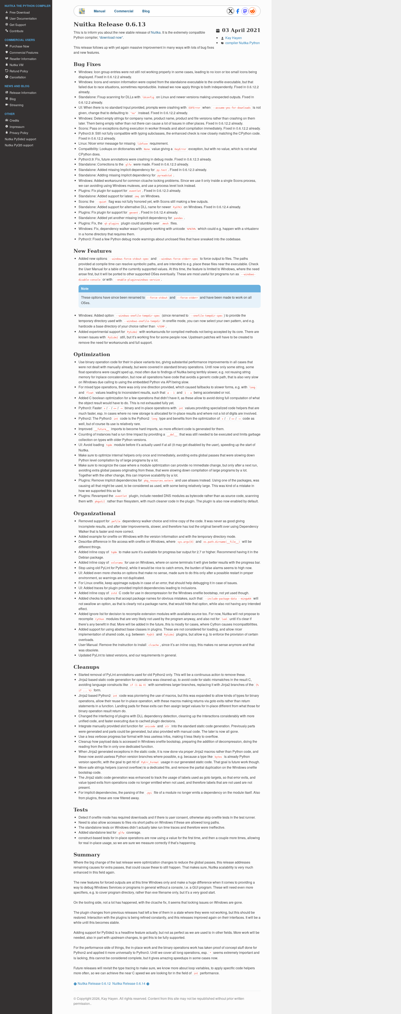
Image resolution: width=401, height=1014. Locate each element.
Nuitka (244, 42)
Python (254, 42)
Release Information (23, 92)
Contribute (16, 31)
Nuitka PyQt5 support (19, 145)
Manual (99, 11)
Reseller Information (23, 58)
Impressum (17, 126)
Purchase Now (19, 46)
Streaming (16, 105)
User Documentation (23, 18)
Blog (13, 99)
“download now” (111, 37)
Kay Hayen (233, 37)
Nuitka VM (16, 64)
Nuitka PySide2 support (20, 139)
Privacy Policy (19, 132)
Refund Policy (19, 71)
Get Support (18, 24)
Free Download (20, 12)
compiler (231, 42)
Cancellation (18, 77)
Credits (14, 120)
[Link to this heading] (148, 25)
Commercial (123, 11)
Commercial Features (24, 52)
